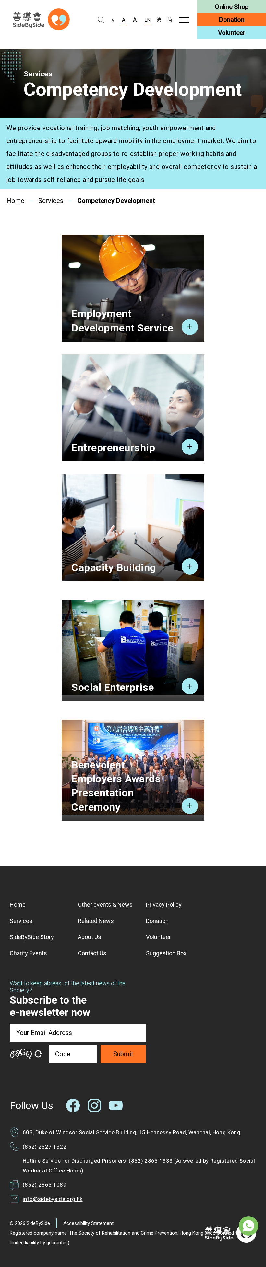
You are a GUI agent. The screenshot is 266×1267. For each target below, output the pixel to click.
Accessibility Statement (88, 1223)
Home (15, 201)
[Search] (101, 20)
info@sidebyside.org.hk (52, 1199)
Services (50, 201)
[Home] (41, 19)
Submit (123, 1054)
